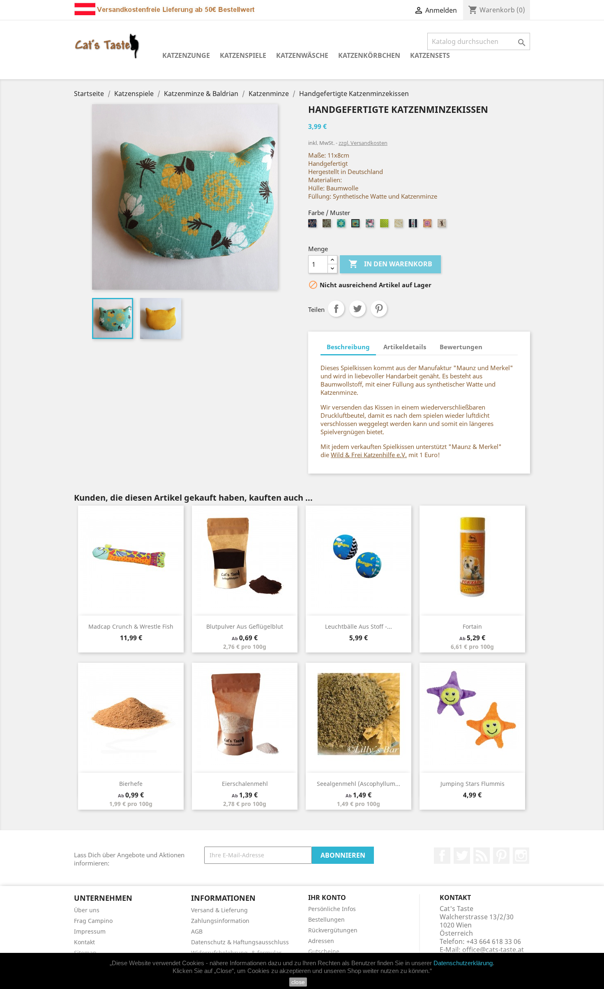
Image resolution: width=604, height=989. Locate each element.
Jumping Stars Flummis (472, 784)
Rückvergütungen (332, 930)
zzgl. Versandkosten (363, 143)
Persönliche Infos (332, 909)
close (298, 982)
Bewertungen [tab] (461, 347)
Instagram (521, 855)
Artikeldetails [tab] (404, 347)
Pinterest (379, 308)
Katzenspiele (243, 55)
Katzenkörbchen (369, 55)
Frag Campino (93, 921)
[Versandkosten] (165, 6)
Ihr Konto (327, 897)
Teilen (336, 308)
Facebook (442, 855)
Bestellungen (326, 919)
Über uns (86, 910)
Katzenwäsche (302, 55)
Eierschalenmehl (245, 784)
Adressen (321, 941)
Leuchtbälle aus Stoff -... (358, 626)
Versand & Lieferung (219, 910)
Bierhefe (131, 784)
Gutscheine (323, 951)
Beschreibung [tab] (348, 347)
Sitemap (85, 953)
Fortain (472, 626)
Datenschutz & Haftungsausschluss (240, 942)
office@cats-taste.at (493, 949)
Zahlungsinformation (220, 921)
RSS (481, 855)
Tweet (357, 308)
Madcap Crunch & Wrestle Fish (130, 626)
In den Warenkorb (390, 264)
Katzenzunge (186, 55)
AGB (197, 931)
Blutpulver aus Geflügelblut (244, 626)
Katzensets (430, 55)
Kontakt (84, 942)
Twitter (462, 855)
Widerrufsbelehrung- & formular (236, 953)
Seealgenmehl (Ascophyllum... (358, 784)
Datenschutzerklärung (463, 962)
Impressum (90, 931)
